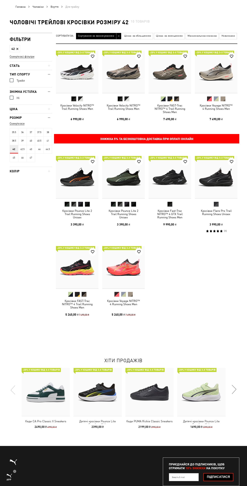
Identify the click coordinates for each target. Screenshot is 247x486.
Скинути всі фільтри (22, 56)
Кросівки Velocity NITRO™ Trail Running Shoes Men (77, 107)
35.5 (14, 132)
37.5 (39, 132)
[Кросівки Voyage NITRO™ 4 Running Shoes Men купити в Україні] (216, 72)
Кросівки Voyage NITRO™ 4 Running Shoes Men (216, 107)
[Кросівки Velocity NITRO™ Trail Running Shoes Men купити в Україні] (77, 72)
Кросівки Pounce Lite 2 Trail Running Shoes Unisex (77, 214)
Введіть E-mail (178, 477)
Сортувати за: (65, 36)
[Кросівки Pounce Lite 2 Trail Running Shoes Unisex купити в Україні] (77, 177)
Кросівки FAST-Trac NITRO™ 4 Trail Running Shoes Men (170, 109)
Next (233, 389)
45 (14, 157)
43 (31, 149)
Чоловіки (38, 6)
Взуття (54, 6)
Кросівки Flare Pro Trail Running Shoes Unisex (216, 212)
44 (39, 149)
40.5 (39, 140)
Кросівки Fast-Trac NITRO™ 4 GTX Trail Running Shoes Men (170, 214)
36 (22, 132)
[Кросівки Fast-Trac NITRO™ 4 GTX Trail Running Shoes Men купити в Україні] (170, 177)
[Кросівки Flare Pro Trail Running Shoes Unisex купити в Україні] (216, 177)
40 (31, 140)
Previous (13, 389)
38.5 (14, 140)
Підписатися (218, 476)
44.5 (48, 149)
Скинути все (17, 123)
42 (14, 149)
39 (22, 140)
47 (31, 157)
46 (22, 157)
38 (48, 132)
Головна (20, 6)
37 (31, 132)
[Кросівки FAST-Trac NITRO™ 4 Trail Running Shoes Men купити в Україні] (170, 72)
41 (48, 140)
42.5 (22, 149)
